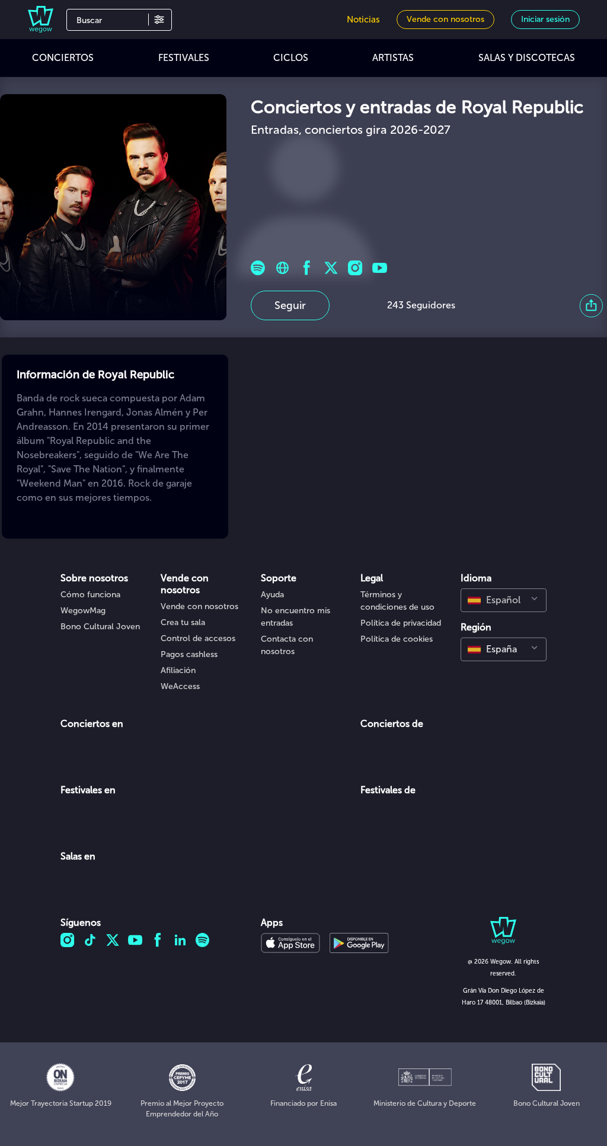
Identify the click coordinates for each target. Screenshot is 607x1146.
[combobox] (503, 600)
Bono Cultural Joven (100, 627)
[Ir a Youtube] (379, 268)
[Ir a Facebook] (306, 267)
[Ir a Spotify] (258, 267)
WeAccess (180, 686)
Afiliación (178, 670)
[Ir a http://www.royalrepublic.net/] (282, 267)
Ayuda (272, 595)
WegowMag (83, 611)
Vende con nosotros (199, 606)
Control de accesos (198, 638)
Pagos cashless (189, 654)
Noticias (363, 19)
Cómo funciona (90, 595)
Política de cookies (396, 639)
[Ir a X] (331, 267)
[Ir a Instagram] (355, 267)
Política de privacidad (400, 623)
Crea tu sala (183, 622)
